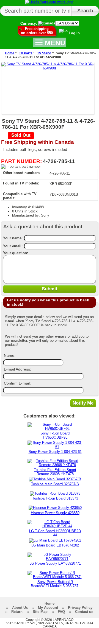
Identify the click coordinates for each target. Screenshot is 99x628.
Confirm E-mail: (17, 383)
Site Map (40, 612)
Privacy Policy (80, 607)
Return (17, 612)
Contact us (84, 612)
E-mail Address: (17, 369)
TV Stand (44, 53)
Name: (9, 355)
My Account (48, 607)
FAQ (61, 612)
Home (9, 53)
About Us (20, 607)
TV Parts (25, 53)
